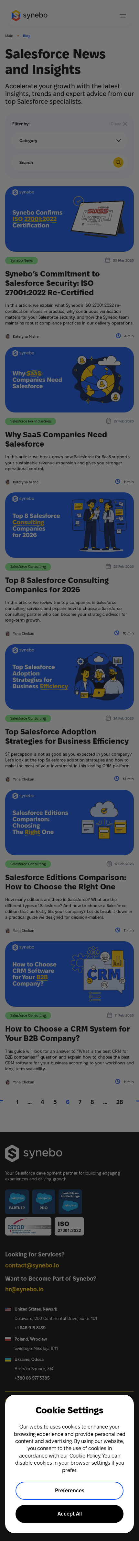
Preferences (69, 1490)
